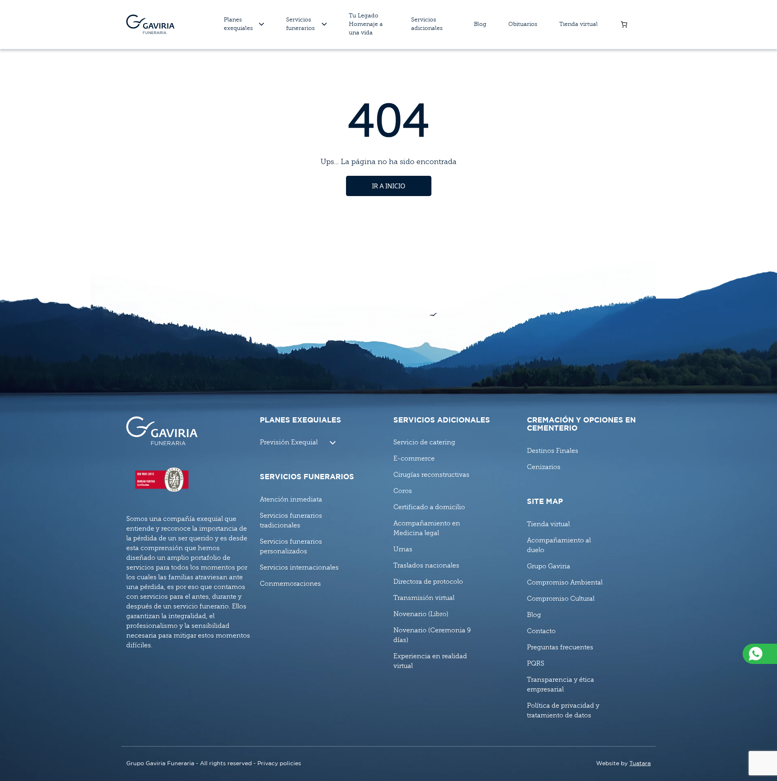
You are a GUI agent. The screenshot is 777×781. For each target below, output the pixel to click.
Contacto (541, 631)
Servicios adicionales (427, 24)
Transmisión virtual (423, 598)
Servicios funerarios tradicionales (291, 520)
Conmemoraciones (290, 583)
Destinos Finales (552, 451)
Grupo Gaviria (548, 566)
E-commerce (414, 458)
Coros (402, 491)
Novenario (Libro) (420, 614)
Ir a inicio (388, 185)
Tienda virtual (578, 24)
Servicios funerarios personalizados (291, 546)
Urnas (402, 549)
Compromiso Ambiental (565, 582)
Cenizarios (543, 467)
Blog (480, 24)
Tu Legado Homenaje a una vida (366, 24)
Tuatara (640, 763)
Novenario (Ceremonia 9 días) (432, 635)
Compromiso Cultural (560, 598)
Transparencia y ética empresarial (560, 684)
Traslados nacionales (426, 565)
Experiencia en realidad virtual (430, 661)
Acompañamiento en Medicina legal (426, 528)
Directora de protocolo (428, 581)
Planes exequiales (238, 24)
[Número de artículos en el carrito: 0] (624, 24)
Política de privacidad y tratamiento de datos (563, 710)
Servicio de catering (424, 442)
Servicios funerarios (300, 24)
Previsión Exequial (289, 442)
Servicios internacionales (299, 567)
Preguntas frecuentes (560, 647)
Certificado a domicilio (429, 507)
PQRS (535, 663)
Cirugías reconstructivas (431, 474)
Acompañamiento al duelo (559, 545)
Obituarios (522, 24)
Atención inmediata (291, 499)
